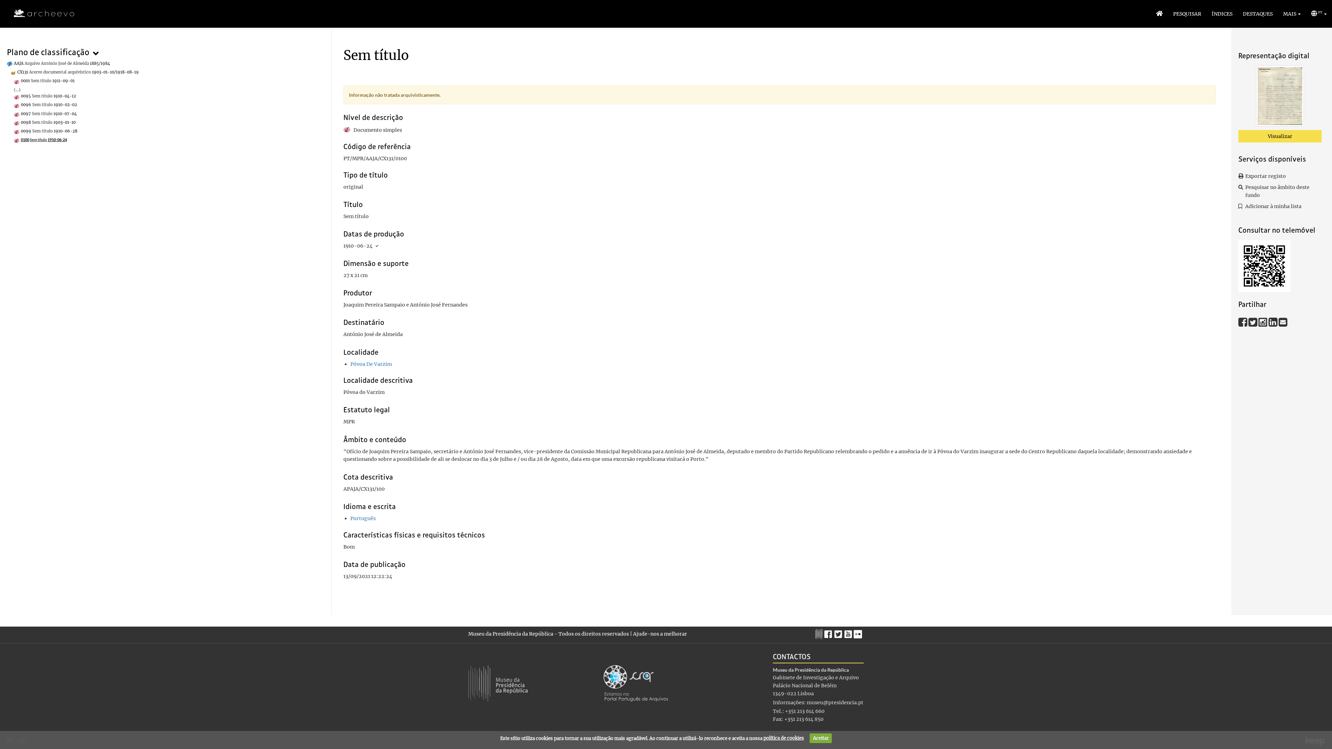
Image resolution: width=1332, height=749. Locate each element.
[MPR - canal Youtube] (849, 632)
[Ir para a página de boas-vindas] (1159, 14)
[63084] (1280, 97)
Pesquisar (1187, 14)
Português (363, 518)
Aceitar (821, 738)
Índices (1222, 14)
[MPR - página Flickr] (859, 632)
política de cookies (783, 738)
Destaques (1258, 14)
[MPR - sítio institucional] (820, 633)
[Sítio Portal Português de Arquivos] (636, 683)
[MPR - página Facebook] (829, 632)
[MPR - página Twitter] (839, 632)
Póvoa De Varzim (371, 364)
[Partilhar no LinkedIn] (1274, 322)
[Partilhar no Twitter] (1253, 322)
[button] (1292, 14)
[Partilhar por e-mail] (1283, 322)
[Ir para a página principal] (39, 13)
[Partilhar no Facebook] (1243, 322)
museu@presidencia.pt (835, 702)
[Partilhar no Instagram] (1263, 322)
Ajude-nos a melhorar (660, 634)
